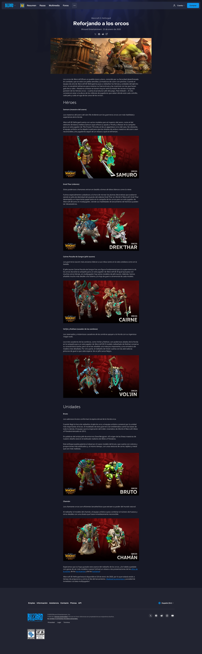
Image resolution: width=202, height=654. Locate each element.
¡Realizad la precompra (115, 579)
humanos (96, 571)
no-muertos (80, 571)
